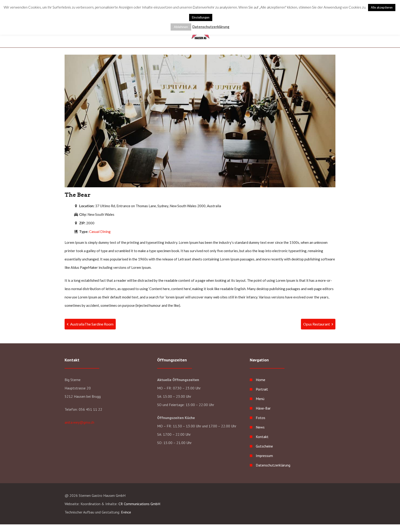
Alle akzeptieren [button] (382, 7)
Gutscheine (264, 446)
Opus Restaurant (317, 324)
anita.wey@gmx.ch (79, 422)
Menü (260, 398)
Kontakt (262, 436)
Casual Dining (100, 231)
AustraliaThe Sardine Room (91, 324)
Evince (126, 512)
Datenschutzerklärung (273, 465)
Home (260, 379)
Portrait (262, 389)
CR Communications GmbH (139, 503)
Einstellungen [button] (200, 17)
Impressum (264, 455)
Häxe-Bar (263, 408)
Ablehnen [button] (181, 27)
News (260, 427)
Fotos (260, 417)
